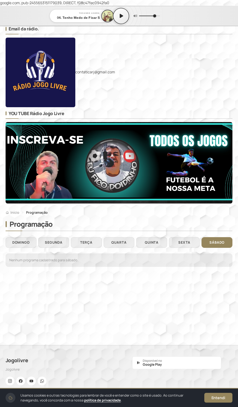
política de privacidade (102, 400)
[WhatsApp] (42, 381)
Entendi (218, 397)
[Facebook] (20, 381)
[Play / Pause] (121, 16)
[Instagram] (10, 381)
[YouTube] (31, 381)
